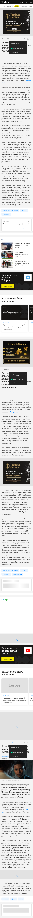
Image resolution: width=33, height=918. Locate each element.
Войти (21, 2)
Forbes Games (11, 6)
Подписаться (8, 286)
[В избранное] (30, 38)
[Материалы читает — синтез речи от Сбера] (24, 38)
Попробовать (14, 52)
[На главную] (5, 2)
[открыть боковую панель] (26, 2)
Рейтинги (24, 6)
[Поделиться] (27, 38)
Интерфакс (14, 412)
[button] (30, 2)
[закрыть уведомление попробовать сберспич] (25, 44)
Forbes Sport (6, 322)
